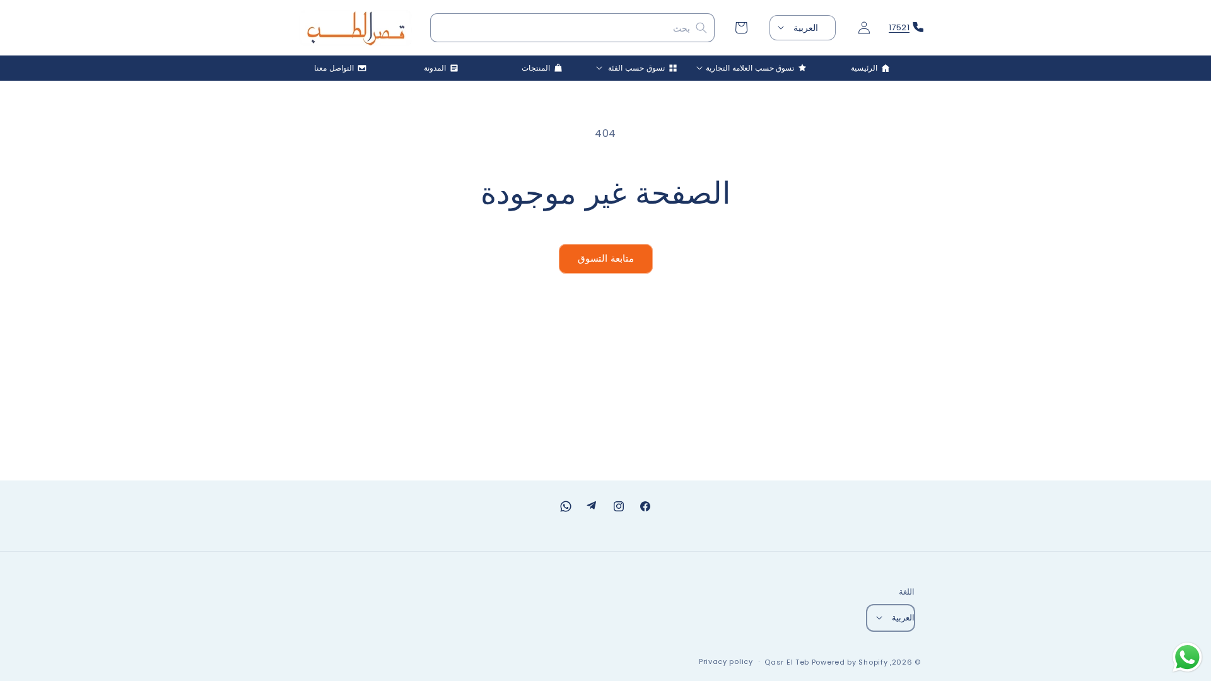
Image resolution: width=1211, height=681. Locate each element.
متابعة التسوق (606, 258)
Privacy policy (726, 661)
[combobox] (573, 28)
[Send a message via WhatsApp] (1187, 657)
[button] (756, 68)
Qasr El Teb (786, 662)
